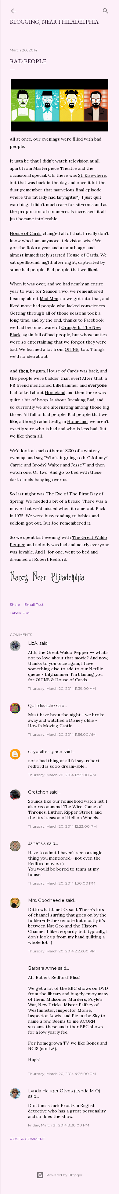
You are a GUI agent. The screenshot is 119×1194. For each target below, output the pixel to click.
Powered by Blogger (64, 1175)
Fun (26, 613)
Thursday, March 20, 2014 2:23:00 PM (62, 951)
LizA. (33, 643)
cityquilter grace (45, 751)
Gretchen (38, 792)
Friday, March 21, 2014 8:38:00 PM (58, 1125)
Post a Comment (27, 1138)
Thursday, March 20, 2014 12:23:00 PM (62, 826)
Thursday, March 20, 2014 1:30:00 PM (61, 883)
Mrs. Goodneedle (46, 900)
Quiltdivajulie (41, 705)
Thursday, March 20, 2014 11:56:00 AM (62, 734)
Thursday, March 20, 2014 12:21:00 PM (62, 775)
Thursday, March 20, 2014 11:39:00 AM (62, 688)
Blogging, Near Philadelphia (54, 21)
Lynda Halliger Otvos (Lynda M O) (64, 1091)
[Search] (105, 10)
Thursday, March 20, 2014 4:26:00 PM (62, 1073)
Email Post (34, 604)
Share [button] (15, 604)
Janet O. (37, 843)
